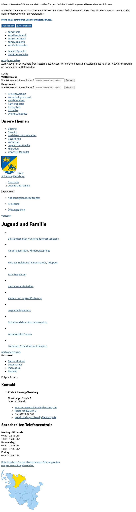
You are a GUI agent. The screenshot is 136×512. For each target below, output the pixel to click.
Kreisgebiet (14, 107)
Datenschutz (15, 364)
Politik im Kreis (16, 100)
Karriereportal (16, 103)
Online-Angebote (17, 113)
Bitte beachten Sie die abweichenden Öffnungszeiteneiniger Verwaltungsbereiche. (30, 463)
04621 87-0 (25, 410)
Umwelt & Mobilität (18, 152)
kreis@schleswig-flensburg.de (35, 417)
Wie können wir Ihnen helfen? (17, 80)
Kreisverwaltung (17, 93)
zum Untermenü (17, 38)
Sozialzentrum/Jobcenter (22, 135)
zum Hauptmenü (17, 35)
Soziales (12, 132)
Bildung (12, 128)
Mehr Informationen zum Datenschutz (22, 70)
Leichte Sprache (17, 51)
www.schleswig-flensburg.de (36, 407)
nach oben (7, 352)
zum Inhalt (14, 31)
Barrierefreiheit (16, 361)
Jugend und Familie (19, 145)
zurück (17, 352)
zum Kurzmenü (16, 41)
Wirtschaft (13, 142)
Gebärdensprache (18, 54)
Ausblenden (8, 26)
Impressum (14, 367)
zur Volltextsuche (17, 45)
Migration (13, 148)
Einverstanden (24, 26)
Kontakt (12, 371)
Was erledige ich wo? (19, 97)
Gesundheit (14, 138)
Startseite (13, 182)
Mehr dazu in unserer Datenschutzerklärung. (26, 19)
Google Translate (10, 60)
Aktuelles (13, 110)
